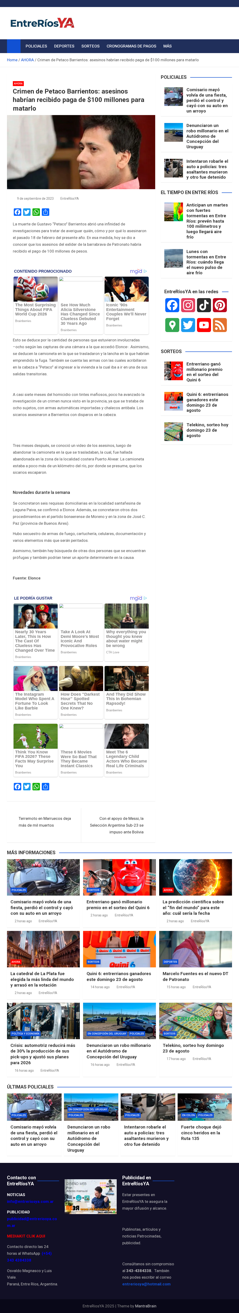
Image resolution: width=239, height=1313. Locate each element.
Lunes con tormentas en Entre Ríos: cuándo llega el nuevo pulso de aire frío (206, 262)
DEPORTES (64, 46)
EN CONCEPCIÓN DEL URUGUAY (107, 1033)
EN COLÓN (188, 1115)
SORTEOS (90, 46)
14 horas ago (100, 987)
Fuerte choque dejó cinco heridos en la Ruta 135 (201, 1132)
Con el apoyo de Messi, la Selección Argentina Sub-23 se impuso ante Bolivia (117, 825)
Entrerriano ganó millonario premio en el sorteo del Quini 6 (204, 372)
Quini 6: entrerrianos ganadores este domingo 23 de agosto (207, 402)
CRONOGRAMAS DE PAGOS (131, 46)
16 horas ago (24, 1070)
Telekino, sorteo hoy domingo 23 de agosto (207, 430)
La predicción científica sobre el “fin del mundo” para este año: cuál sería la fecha (193, 907)
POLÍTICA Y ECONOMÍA (25, 1033)
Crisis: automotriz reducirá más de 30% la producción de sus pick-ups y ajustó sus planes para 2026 (43, 1054)
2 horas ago (23, 921)
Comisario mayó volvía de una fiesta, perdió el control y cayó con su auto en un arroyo (207, 100)
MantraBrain (145, 1306)
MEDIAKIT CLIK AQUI (26, 1236)
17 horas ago (176, 1059)
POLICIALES (36, 46)
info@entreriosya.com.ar (30, 1201)
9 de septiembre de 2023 (35, 198)
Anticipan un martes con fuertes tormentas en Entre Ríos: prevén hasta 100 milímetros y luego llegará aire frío (207, 221)
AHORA (18, 83)
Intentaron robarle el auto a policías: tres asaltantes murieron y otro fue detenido (207, 169)
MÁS (167, 46)
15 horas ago (176, 987)
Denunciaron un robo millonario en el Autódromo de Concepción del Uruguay (207, 136)
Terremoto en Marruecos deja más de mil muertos (45, 822)
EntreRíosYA (69, 198)
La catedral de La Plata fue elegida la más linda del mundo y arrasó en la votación (42, 979)
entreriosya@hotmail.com (146, 1284)
